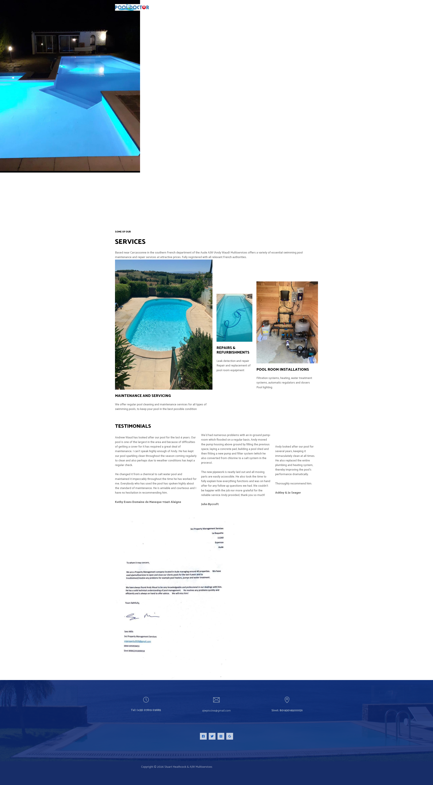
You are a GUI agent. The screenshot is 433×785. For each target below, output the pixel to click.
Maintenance (129, 396)
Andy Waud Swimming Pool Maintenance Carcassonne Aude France (272, 7)
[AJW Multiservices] (132, 7)
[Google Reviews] (229, 736)
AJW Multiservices (172, 5)
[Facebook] (203, 736)
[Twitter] (212, 736)
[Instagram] (221, 736)
